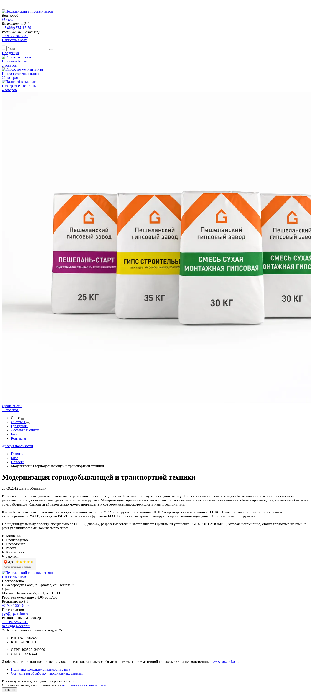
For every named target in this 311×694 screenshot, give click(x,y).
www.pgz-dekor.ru (226, 661)
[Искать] (3, 49)
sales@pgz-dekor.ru (16, 626)
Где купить (19, 426)
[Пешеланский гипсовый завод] (27, 11)
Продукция (10, 53)
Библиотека (15, 552)
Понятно (9, 689)
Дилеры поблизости (17, 446)
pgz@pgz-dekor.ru (15, 614)
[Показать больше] (22, 419)
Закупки (12, 556)
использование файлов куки (84, 685)
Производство (17, 540)
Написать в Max (14, 40)
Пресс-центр (15, 544)
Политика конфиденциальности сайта (40, 669)
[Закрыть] (51, 49)
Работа (11, 548)
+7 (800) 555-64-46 (16, 28)
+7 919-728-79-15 (15, 622)
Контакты (18, 438)
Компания (13, 536)
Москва (7, 19)
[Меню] (3, 45)
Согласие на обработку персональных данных (47, 673)
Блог (14, 434)
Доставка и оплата (25, 430)
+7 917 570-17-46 (15, 36)
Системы (18, 422)
